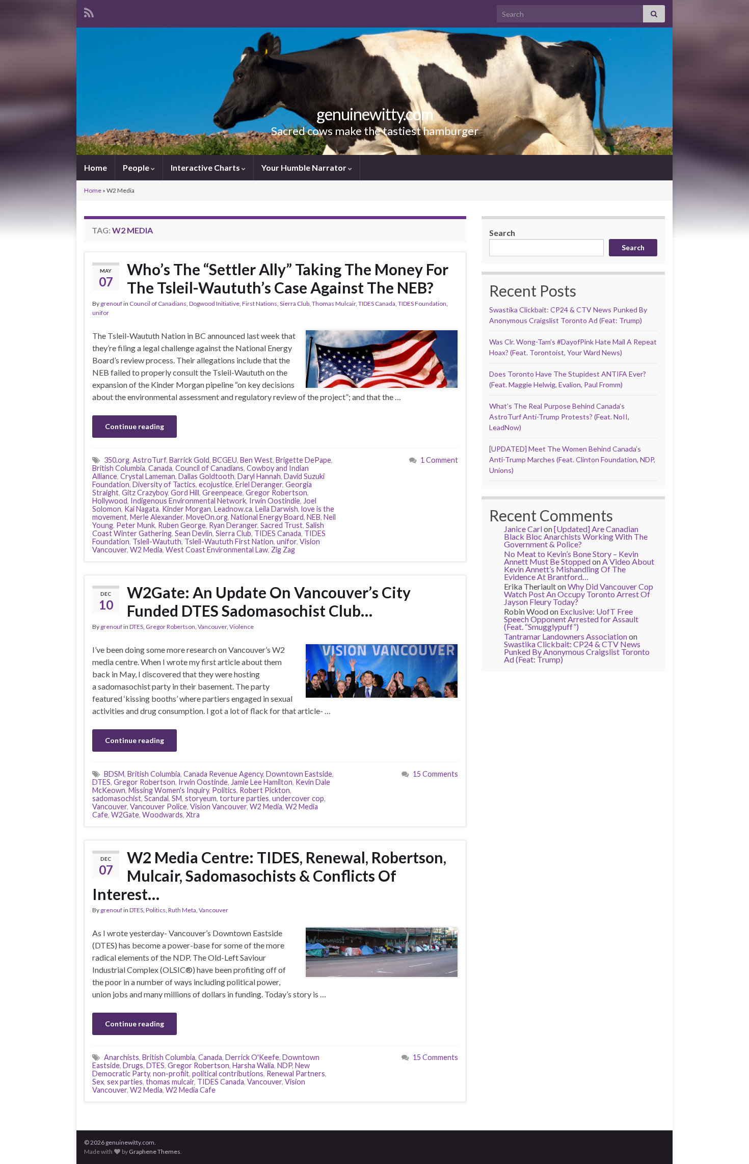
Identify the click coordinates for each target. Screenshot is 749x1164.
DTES (136, 626)
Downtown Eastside (299, 774)
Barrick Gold (189, 460)
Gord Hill (185, 492)
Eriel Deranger (258, 484)
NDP (284, 1065)
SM (177, 798)
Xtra (193, 814)
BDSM (114, 774)
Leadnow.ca (233, 509)
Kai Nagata (141, 509)
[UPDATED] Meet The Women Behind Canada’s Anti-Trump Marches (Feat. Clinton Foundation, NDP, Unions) (572, 459)
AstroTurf (149, 460)
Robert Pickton (264, 790)
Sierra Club (294, 303)
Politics (224, 790)
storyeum (201, 798)
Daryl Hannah (259, 476)
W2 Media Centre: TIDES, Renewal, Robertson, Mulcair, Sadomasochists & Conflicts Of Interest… (269, 875)
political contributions (227, 1073)
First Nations (259, 303)
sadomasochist (116, 798)
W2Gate (125, 814)
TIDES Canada (376, 303)
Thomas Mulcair (334, 303)
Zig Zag (283, 549)
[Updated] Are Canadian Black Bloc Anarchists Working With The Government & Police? (576, 536)
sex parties (125, 1081)
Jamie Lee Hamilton (261, 782)
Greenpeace (222, 492)
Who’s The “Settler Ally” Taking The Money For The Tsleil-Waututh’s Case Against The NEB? (287, 278)
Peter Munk (135, 525)
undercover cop (298, 798)
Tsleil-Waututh (156, 541)
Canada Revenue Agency (223, 774)
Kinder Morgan (186, 509)
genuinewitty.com (374, 114)
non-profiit (171, 1073)
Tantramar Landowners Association (565, 636)
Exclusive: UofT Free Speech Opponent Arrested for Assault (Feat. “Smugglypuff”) (571, 618)
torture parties (244, 798)
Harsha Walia (253, 1065)
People (137, 167)
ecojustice (215, 484)
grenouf (111, 303)
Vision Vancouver (218, 806)
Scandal (156, 798)
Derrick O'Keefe (252, 1057)
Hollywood (109, 500)
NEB (313, 517)
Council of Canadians (157, 303)
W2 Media (146, 549)
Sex (98, 1081)
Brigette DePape (303, 460)
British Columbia (118, 468)
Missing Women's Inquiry (168, 790)
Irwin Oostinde (203, 782)
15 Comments (435, 774)
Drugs (133, 1065)
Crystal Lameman (147, 476)
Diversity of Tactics (164, 484)
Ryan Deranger (233, 525)
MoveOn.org (207, 517)
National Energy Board (267, 517)
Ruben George (182, 525)
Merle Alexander (156, 517)
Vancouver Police (158, 806)
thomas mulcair (170, 1081)
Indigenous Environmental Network (188, 500)
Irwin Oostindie (274, 500)
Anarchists (121, 1057)
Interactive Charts (206, 167)
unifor (100, 312)
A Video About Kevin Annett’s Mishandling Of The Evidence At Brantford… (579, 569)
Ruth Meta (182, 910)
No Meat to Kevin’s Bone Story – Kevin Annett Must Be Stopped (571, 557)
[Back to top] (726, 1141)
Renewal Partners (295, 1073)
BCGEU (224, 460)
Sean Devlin (193, 533)
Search (502, 232)
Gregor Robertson (276, 492)
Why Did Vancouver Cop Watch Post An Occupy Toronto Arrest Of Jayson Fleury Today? (578, 593)
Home (95, 167)
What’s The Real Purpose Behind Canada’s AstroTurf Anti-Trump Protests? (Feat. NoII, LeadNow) (559, 417)
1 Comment (439, 460)
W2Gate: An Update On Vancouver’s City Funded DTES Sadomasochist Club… (269, 601)
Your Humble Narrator (304, 167)
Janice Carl (523, 529)
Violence (241, 626)
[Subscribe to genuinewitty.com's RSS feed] (89, 11)
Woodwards (162, 814)
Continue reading (134, 426)
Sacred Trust (281, 525)
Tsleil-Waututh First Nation (229, 541)
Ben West (256, 460)
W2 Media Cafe (191, 1090)
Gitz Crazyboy (145, 492)
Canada (160, 468)
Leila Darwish (276, 509)
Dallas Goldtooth (206, 476)
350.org (116, 460)
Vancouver (212, 626)
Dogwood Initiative (214, 303)
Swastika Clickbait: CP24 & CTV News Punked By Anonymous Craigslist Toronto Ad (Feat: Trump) (577, 651)
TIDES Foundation (422, 303)
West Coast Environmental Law (217, 549)
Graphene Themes (154, 1151)
